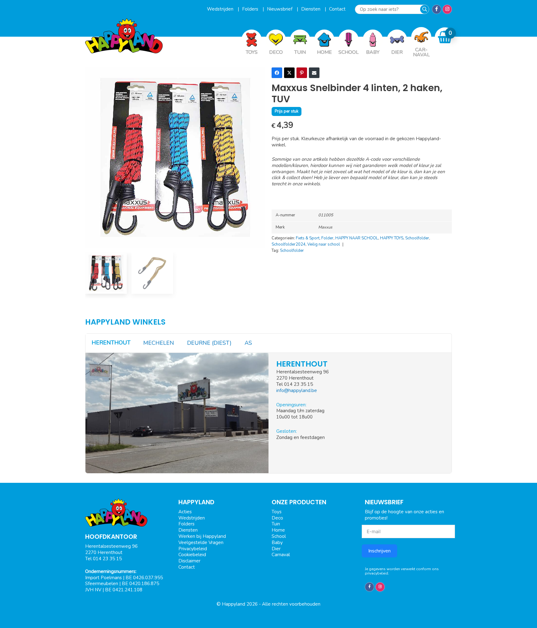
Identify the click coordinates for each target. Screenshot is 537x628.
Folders (250, 9)
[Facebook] (277, 72)
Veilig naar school (323, 244)
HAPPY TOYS (391, 238)
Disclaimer (189, 561)
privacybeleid (376, 573)
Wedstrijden (221, 9)
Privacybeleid (192, 549)
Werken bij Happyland (202, 536)
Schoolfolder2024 (288, 244)
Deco (277, 518)
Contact (337, 9)
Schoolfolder (417, 238)
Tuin (276, 524)
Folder (327, 238)
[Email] (314, 72)
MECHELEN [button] (158, 343)
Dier (276, 549)
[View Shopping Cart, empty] (445, 37)
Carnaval (281, 555)
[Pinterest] (301, 72)
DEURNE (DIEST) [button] (209, 343)
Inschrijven (379, 550)
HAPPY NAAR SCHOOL (356, 238)
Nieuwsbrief (280, 9)
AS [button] (248, 343)
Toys (277, 512)
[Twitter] (289, 72)
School (279, 536)
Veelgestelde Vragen (200, 542)
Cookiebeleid (192, 555)
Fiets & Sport (307, 238)
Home (278, 530)
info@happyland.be (296, 390)
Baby (277, 542)
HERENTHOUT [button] (111, 342)
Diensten (311, 9)
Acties (185, 512)
